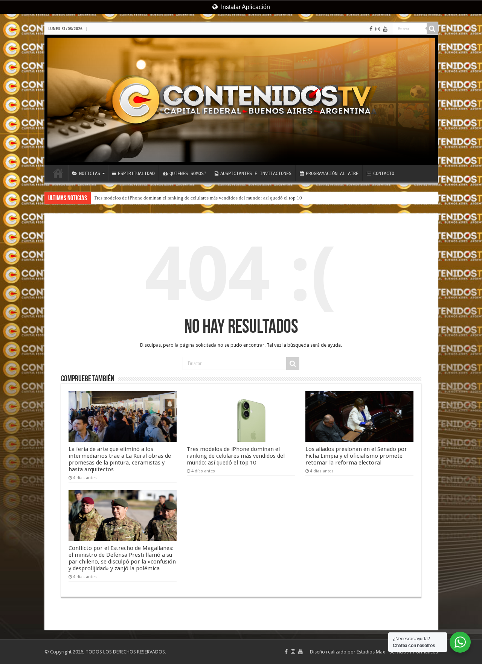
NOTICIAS (89, 173)
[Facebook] (371, 29)
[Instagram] (378, 29)
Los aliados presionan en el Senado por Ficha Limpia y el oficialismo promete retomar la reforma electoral (356, 456)
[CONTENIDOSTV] (241, 100)
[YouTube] (385, 29)
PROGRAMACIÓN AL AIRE (332, 173)
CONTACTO (383, 173)
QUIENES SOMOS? (187, 173)
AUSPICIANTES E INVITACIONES (255, 173)
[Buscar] (432, 28)
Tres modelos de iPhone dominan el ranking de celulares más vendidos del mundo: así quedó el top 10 (198, 198)
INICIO (58, 173)
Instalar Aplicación (245, 7)
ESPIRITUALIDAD (136, 173)
